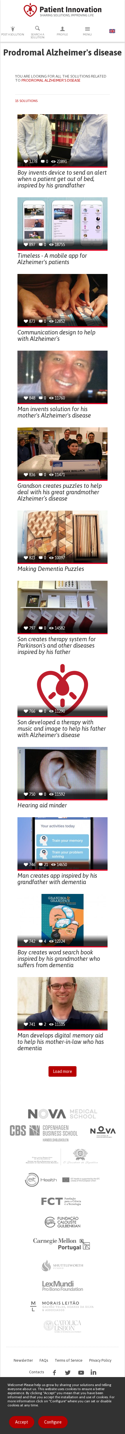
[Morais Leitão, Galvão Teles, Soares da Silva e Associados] (62, 1306)
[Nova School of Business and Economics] (102, 1132)
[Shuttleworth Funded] (62, 1265)
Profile (62, 34)
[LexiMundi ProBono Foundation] (62, 1286)
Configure (53, 1422)
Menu (87, 34)
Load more (62, 1071)
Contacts (36, 1372)
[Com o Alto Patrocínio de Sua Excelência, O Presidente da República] (62, 1156)
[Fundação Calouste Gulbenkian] (62, 1222)
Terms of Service (69, 1360)
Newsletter (23, 1360)
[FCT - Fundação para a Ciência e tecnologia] (62, 1201)
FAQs (44, 1360)
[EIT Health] (62, 1180)
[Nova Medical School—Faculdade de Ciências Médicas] (62, 1114)
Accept (21, 1422)
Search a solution (37, 36)
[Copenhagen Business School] (43, 1133)
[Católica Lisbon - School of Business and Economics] (62, 1326)
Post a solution (12, 34)
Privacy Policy (100, 1360)
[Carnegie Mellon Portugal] (62, 1243)
